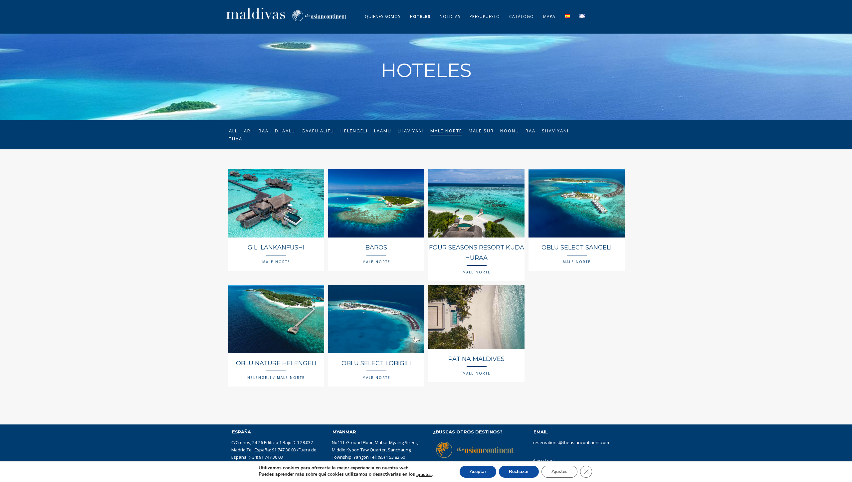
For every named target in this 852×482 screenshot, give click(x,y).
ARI (248, 131)
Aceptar (478, 471)
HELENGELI (354, 131)
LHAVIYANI (411, 131)
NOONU (509, 131)
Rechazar (519, 471)
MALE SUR (481, 131)
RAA (530, 131)
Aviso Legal (544, 460)
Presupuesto (485, 16)
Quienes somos (382, 16)
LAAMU (382, 131)
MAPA (549, 16)
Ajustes (559, 471)
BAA (264, 131)
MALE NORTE (446, 131)
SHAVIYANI (555, 131)
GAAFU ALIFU (318, 131)
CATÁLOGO (521, 16)
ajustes (424, 475)
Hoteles (420, 16)
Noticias (450, 16)
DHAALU (285, 131)
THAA (235, 139)
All (233, 131)
